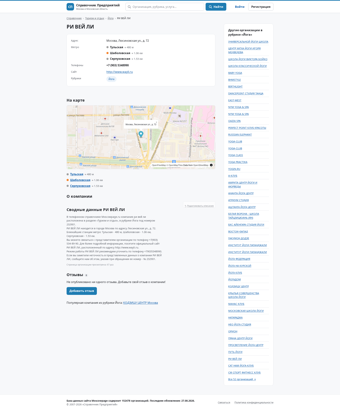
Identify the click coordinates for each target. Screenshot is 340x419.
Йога (111, 18)
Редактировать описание (199, 205)
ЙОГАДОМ (234, 279)
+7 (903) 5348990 (117, 65)
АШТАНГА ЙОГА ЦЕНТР (242, 207)
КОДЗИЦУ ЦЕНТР (238, 286)
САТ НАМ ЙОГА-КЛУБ (241, 365)
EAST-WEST (234, 100)
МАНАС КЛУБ (236, 304)
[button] (141, 134)
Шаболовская (80, 180)
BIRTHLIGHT (235, 86)
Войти (240, 7)
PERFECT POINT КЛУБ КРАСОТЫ (247, 127)
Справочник (74, 18)
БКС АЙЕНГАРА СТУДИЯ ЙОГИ (246, 224)
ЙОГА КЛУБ (235, 272)
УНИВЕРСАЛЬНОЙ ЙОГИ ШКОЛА (248, 41)
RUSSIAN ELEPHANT (240, 134)
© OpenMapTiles (174, 165)
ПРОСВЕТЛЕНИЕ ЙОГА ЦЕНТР (245, 345)
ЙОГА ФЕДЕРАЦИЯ (239, 258)
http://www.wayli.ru (119, 72)
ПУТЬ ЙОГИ (235, 352)
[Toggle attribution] (211, 165)
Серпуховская (80, 186)
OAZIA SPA (234, 121)
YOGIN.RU (234, 169)
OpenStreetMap (200, 165)
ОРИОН (232, 331)
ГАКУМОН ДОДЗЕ (238, 238)
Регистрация (260, 7)
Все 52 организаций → (242, 379)
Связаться (224, 402)
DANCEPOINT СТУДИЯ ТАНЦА (245, 93)
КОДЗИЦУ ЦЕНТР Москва (140, 303)
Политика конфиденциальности (253, 402)
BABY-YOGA (235, 72)
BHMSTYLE (234, 79)
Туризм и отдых (94, 18)
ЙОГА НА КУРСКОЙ (239, 265)
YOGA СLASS (235, 155)
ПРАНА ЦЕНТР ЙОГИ (240, 338)
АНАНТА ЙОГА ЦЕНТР (241, 193)
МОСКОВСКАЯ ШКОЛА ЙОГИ (246, 310)
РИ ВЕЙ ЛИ (235, 358)
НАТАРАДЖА (235, 317)
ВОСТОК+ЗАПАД (238, 231)
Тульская (76, 174)
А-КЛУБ (232, 175)
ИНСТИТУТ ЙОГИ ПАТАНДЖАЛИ (247, 245)
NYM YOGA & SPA (238, 107)
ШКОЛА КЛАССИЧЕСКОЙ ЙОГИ (247, 66)
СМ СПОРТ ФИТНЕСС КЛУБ (244, 372)
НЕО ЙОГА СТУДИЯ (239, 324)
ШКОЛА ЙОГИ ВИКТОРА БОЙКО (247, 59)
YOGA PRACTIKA (237, 162)
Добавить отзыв (81, 291)
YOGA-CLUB (235, 141)
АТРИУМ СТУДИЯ (238, 200)
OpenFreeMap (159, 165)
